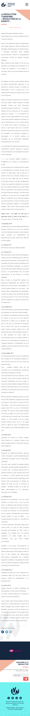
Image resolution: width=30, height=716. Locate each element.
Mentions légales (10, 707)
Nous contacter (20, 707)
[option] (15, 651)
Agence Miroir (18, 709)
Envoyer (25, 679)
